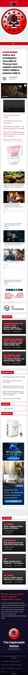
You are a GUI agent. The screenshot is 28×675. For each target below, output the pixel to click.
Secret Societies (16, 356)
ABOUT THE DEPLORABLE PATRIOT (12, 661)
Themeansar (14, 657)
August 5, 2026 (9, 530)
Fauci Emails (10, 575)
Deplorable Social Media (15, 664)
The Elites (20, 341)
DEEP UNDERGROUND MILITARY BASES (11, 323)
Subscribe (3, 671)
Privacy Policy (19, 668)
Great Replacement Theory (10, 540)
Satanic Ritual (13, 52)
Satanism (14, 325)
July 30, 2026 (8, 582)
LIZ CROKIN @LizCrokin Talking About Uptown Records (18, 295)
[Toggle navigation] (13, 44)
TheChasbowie (13, 77)
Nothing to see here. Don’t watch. (12, 139)
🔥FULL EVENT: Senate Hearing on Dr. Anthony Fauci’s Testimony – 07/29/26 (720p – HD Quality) (14, 134)
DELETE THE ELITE (7, 339)
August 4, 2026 (9, 547)
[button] (23, 43)
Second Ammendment (8, 524)
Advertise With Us (5, 664)
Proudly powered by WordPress (9, 656)
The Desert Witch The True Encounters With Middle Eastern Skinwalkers (9, 296)
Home (2, 661)
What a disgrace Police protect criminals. (14, 377)
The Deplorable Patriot (14, 36)
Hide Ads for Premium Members (8, 668)
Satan (7, 52)
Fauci (5, 575)
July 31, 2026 (8, 565)
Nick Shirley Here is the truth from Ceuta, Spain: (14, 544)
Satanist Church (13, 341)
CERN (4, 52)
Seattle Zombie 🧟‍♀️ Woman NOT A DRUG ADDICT (12, 329)
